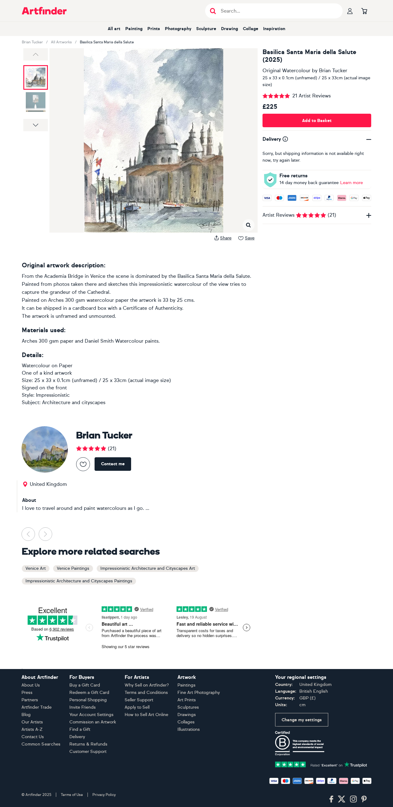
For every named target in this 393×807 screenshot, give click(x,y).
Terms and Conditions (146, 692)
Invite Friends (82, 707)
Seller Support (139, 700)
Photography (178, 28)
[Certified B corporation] (299, 743)
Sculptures (188, 707)
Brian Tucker (32, 42)
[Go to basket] (364, 11)
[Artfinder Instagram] (353, 799)
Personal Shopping (88, 700)
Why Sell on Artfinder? (147, 685)
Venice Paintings (73, 568)
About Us (30, 685)
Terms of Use (72, 795)
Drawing (229, 28)
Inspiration (274, 28)
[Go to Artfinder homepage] (44, 10)
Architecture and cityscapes (73, 402)
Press (27, 692)
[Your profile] (350, 11)
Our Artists (32, 722)
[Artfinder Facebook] (331, 799)
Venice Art (35, 568)
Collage (250, 28)
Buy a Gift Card (84, 685)
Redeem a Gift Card (89, 692)
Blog (26, 714)
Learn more (351, 182)
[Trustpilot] (321, 764)
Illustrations (188, 729)
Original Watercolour (286, 70)
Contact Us (32, 736)
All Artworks (61, 42)
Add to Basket (317, 120)
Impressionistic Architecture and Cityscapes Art (147, 568)
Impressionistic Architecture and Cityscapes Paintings (78, 581)
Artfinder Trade (36, 707)
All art (114, 28)
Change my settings (302, 719)
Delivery (77, 736)
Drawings (186, 714)
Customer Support (88, 751)
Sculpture (206, 28)
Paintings (186, 685)
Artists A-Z (32, 729)
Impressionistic (53, 395)
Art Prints (186, 700)
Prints (153, 28)
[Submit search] (213, 10)
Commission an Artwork (92, 722)
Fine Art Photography (198, 692)
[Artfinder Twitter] (341, 799)
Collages (186, 722)
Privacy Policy (104, 795)
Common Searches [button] (41, 744)
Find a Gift (79, 729)
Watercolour (36, 365)
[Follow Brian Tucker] (83, 464)
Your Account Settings (91, 714)
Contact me (113, 463)
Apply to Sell (137, 707)
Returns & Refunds (88, 744)
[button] (35, 54)
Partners (29, 700)
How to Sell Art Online (146, 714)
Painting (133, 28)
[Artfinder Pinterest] (364, 799)
